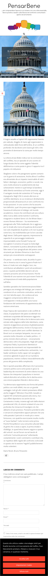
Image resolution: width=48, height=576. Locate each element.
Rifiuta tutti (24, 571)
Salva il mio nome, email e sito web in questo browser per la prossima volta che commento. (23, 534)
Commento (6, 481)
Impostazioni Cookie (24, 565)
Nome (6, 509)
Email (5, 517)
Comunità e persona (17, 60)
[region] (24, 557)
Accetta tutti (24, 559)
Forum (28, 60)
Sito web (6, 525)
